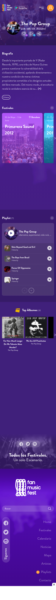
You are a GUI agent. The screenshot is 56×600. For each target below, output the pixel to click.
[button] (24, 33)
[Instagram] (35, 444)
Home (47, 522)
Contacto (45, 580)
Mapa (47, 555)
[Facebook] (21, 444)
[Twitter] (28, 444)
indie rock (31, 28)
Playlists (46, 572)
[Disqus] (28, 392)
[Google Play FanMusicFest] (21, 7)
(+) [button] (39, 89)
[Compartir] (39, 33)
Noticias (46, 547)
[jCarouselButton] (54, 137)
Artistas (46, 563)
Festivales (45, 530)
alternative (41, 28)
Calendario (44, 538)
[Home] (7, 11)
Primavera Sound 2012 (19, 129)
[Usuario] (50, 8)
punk (23, 28)
